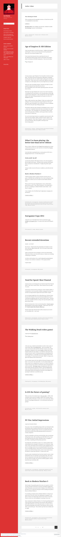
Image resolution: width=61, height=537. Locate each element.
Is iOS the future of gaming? (37, 392)
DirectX (26, 129)
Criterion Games (45, 317)
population (30, 129)
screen (47, 408)
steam (37, 129)
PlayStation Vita (47, 469)
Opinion (33, 128)
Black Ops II (31, 203)
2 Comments (41, 269)
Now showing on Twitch (8, 30)
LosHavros (27, 23)
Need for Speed (27, 318)
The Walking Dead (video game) (39, 329)
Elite (46, 517)
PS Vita (44, 435)
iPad (39, 408)
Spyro (39, 204)
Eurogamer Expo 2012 (7, 37)
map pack (26, 518)
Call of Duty (35, 203)
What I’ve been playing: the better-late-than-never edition (38, 141)
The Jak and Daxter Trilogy (42, 518)
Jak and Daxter (39, 203)
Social (40, 34)
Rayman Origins (27, 470)
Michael (5, 48)
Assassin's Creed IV (49, 201)
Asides (34, 229)
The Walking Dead (37, 347)
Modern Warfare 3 (45, 203)
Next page (56, 527)
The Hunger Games (37, 366)
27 (43, 527)
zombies (42, 350)
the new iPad (44, 396)
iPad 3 (41, 408)
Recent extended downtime (8, 39)
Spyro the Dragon (43, 204)
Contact (8, 59)
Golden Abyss (42, 469)
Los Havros (7, 16)
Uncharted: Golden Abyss (39, 470)
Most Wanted (50, 317)
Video (27, 34)
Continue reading (29, 195)
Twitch (47, 34)
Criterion (40, 317)
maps (30, 518)
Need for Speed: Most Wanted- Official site (35, 306)
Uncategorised (35, 201)
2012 (40, 517)
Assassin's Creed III (43, 201)
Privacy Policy (6, 64)
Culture (37, 34)
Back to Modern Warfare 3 (36, 481)
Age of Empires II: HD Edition (9, 32)
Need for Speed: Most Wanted (33, 204)
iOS (37, 408)
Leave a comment (29, 35)
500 (37, 128)
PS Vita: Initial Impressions (37, 420)
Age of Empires (40, 128)
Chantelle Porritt (34, 333)
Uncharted (32, 470)
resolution (33, 129)
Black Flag (26, 203)
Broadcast (44, 34)
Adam (5, 45)
